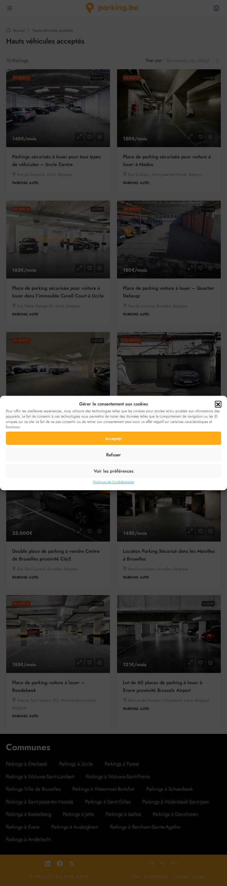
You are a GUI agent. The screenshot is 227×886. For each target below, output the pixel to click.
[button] (218, 404)
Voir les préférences (113, 471)
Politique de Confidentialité (113, 482)
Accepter (113, 438)
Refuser (113, 454)
